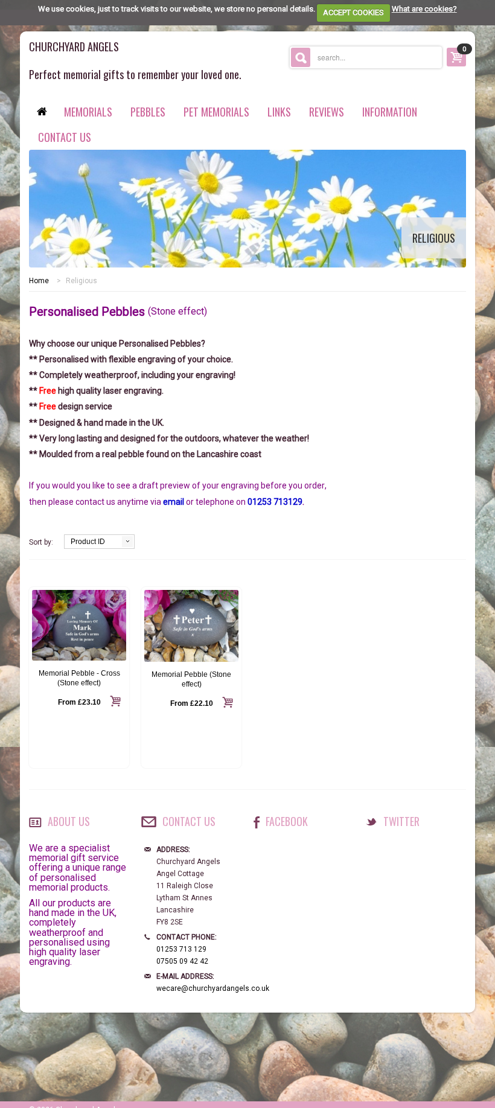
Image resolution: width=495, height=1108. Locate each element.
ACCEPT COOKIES (353, 12)
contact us (64, 137)
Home (39, 281)
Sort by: (41, 542)
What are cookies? (424, 8)
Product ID (88, 541)
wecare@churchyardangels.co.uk (212, 988)
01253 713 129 (181, 949)
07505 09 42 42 (182, 961)
